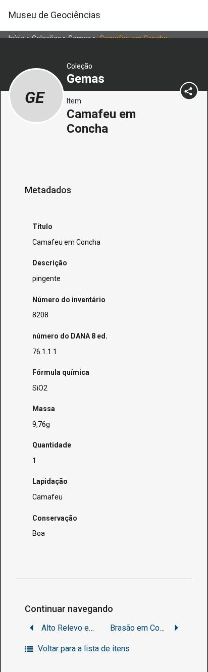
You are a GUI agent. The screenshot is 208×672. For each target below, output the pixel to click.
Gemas (87, 79)
